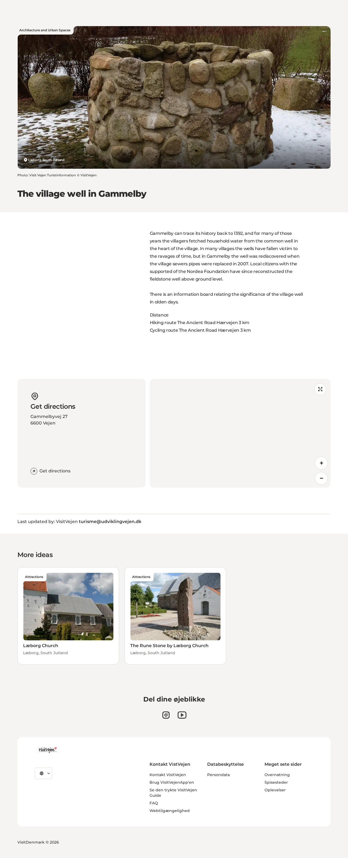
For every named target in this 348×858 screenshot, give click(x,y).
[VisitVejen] (47, 750)
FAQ (154, 803)
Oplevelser (275, 790)
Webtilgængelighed (170, 810)
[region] (240, 433)
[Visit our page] (166, 715)
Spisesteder (276, 782)
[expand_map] (320, 389)
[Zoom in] (321, 463)
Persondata (218, 774)
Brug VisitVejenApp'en (172, 782)
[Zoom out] (321, 478)
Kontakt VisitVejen (168, 774)
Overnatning (277, 774)
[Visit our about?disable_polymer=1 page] (182, 715)
